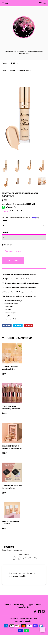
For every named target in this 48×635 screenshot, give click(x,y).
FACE (13, 63)
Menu (7, 3)
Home (4, 63)
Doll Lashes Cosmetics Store (26, 618)
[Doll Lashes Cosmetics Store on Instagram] (43, 612)
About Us (8, 604)
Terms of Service (23, 607)
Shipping (5, 211)
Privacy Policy (19, 604)
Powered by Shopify (23, 621)
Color (4, 220)
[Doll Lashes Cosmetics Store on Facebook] (39, 612)
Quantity (5, 232)
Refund (38, 604)
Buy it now (13, 260)
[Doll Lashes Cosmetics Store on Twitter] (35, 612)
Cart (44, 3)
